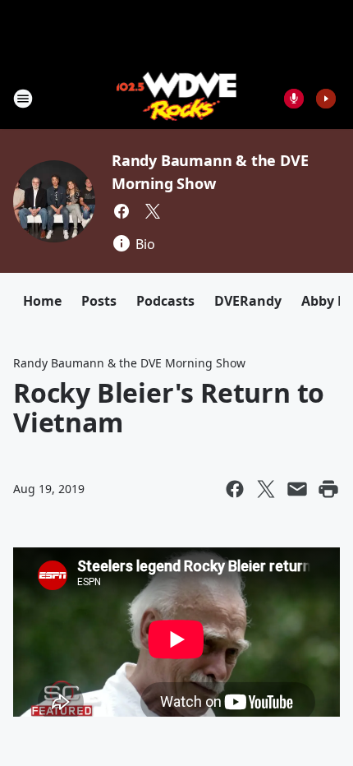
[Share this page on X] (265, 489)
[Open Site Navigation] (23, 98)
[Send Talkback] (294, 98)
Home (42, 301)
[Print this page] (328, 489)
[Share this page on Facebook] (234, 489)
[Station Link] (177, 98)
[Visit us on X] (153, 211)
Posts (99, 301)
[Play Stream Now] (326, 98)
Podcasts (165, 301)
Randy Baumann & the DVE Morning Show (129, 363)
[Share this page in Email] (297, 489)
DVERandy (248, 301)
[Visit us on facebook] (121, 211)
